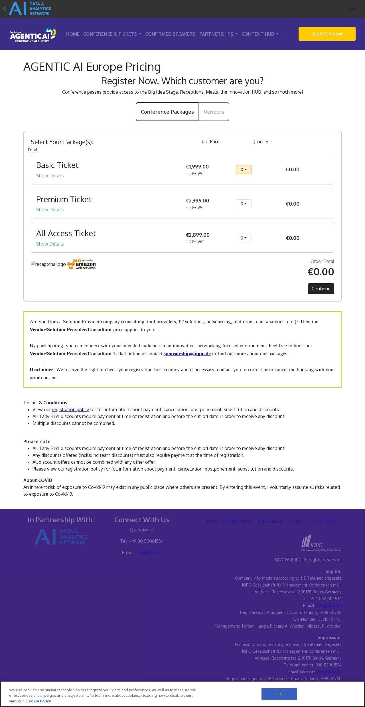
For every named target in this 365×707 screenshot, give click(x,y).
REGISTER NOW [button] (327, 33)
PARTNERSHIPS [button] (216, 34)
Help (211, 521)
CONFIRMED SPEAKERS (170, 34)
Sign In (352, 9)
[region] (182, 694)
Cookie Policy (323, 521)
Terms (295, 521)
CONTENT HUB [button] (258, 34)
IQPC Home (270, 521)
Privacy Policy (237, 521)
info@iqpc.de (329, 605)
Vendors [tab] (214, 112)
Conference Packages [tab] (167, 112)
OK (279, 693)
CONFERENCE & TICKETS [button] (110, 34)
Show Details (50, 175)
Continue (321, 289)
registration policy (70, 409)
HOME (73, 34)
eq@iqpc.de (149, 552)
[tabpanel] (182, 204)
